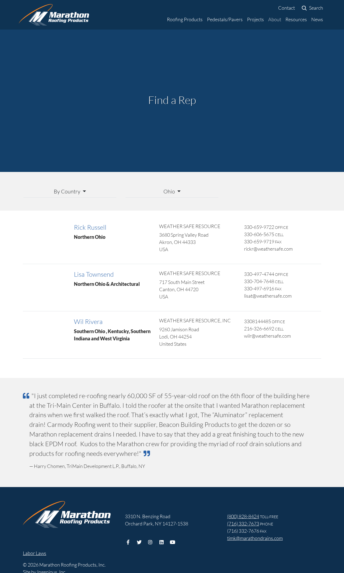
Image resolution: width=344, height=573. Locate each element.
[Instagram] (150, 541)
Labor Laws (34, 553)
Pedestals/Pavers (225, 19)
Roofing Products (185, 19)
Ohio (169, 191)
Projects (255, 19)
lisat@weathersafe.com (268, 296)
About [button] (274, 19)
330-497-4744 (259, 274)
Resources (296, 19)
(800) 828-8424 (243, 516)
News (317, 19)
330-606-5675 (259, 234)
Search (315, 8)
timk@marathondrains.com (255, 538)
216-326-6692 (259, 328)
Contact (286, 8)
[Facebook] (128, 541)
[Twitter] (139, 541)
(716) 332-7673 (243, 524)
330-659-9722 (259, 227)
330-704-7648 (259, 281)
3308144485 (257, 321)
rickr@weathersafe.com (268, 249)
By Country (67, 191)
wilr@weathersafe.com (267, 336)
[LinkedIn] (161, 541)
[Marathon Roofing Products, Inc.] (54, 15)
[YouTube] (172, 541)
